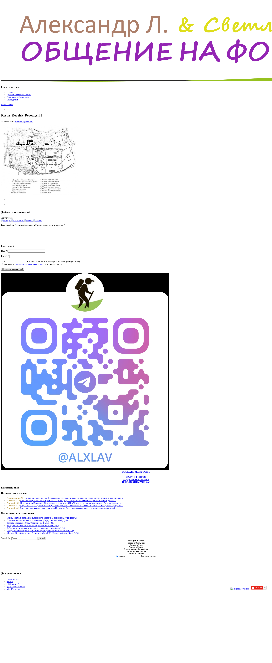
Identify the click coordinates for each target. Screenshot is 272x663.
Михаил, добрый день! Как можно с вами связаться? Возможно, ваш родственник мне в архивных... (74, 498)
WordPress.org (13, 589)
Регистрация (13, 579)
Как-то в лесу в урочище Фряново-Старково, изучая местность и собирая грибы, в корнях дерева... (68, 500)
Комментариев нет (24, 121)
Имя (4, 251)
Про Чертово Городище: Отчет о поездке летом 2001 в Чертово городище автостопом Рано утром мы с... (70, 503)
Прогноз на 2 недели (148, 556)
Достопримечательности (19, 94)
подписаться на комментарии (29, 264)
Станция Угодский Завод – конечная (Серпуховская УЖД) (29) (37, 520)
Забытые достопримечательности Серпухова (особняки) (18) (36, 528)
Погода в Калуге (136, 547)
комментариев (16, 586)
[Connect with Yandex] (37, 220)
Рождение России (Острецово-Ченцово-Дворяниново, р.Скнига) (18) (40, 530)
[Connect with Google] (6, 220)
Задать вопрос (136, 477)
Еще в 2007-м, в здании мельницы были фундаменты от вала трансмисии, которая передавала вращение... (71, 505)
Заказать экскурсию (136, 472)
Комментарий (7, 246)
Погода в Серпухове (136, 543)
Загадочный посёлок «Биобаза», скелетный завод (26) (33, 525)
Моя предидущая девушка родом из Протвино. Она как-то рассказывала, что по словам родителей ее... (70, 508)
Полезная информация (18, 97)
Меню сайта (7, 104)
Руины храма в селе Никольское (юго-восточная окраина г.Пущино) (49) (42, 518)
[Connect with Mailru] (28, 220)
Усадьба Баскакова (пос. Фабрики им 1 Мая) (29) (30, 523)
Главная (10, 92)
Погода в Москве (136, 541)
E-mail (5, 256)
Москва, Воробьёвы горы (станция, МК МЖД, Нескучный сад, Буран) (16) (43, 533)
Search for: (6, 538)
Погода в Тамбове (136, 553)
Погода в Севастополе (136, 551)
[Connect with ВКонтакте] (17, 220)
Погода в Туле (136, 545)
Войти (10, 581)
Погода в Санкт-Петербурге (136, 549)
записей (13, 584)
